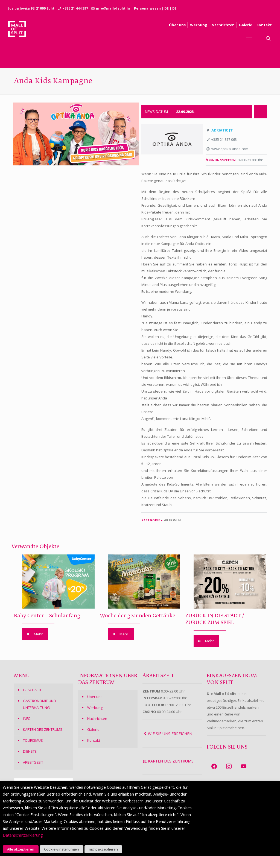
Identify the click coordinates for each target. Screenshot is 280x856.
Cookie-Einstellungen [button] (61, 849)
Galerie (93, 729)
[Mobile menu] (249, 38)
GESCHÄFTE (32, 689)
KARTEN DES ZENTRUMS (42, 729)
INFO (27, 718)
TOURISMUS (33, 740)
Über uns (95, 696)
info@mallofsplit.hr (113, 8)
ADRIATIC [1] (222, 130)
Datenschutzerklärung (23, 835)
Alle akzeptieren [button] (20, 849)
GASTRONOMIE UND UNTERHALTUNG (39, 704)
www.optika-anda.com (229, 148)
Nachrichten (97, 718)
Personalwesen (147, 8)
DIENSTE (30, 751)
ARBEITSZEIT (33, 762)
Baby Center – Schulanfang (47, 615)
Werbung (95, 707)
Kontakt (93, 740)
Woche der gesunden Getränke (137, 615)
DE (166, 8)
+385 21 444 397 (75, 8)
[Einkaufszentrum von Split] (17, 38)
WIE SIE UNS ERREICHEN (170, 733)
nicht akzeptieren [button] (103, 849)
